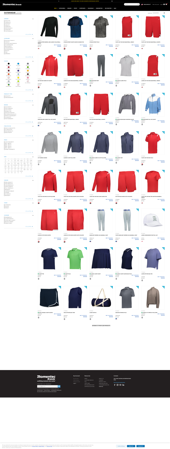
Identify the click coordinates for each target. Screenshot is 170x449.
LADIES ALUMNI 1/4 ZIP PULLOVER (98, 157)
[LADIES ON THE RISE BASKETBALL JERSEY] (153, 76)
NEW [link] (55, 8)
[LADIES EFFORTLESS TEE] (153, 269)
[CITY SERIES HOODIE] (49, 153)
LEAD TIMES (87, 383)
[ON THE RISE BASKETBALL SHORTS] (101, 114)
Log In (74, 383)
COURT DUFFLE (93, 312)
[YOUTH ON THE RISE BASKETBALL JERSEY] (127, 37)
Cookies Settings (121, 446)
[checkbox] (19, 20)
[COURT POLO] (75, 269)
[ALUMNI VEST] (127, 153)
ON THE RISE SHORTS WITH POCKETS (123, 196)
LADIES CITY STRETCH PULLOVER (150, 312)
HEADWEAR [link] (91, 8)
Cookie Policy (41, 446)
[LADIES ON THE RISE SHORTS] (49, 230)
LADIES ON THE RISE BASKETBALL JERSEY (150, 80)
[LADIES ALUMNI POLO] (127, 76)
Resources (147, 4)
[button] (139, 4)
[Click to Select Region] (142, 4)
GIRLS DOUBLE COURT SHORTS (46, 312)
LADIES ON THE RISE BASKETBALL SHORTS (73, 80)
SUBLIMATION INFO (103, 383)
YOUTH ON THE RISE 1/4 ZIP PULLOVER (46, 196)
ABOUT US (101, 378)
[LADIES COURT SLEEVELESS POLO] (127, 269)
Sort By (150, 13)
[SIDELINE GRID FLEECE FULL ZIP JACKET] (49, 114)
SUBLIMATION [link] (99, 8)
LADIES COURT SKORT (96, 273)
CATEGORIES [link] (62, 8)
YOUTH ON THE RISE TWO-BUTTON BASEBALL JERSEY (151, 197)
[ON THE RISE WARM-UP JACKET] (49, 76)
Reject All (131, 446)
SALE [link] (115, 8)
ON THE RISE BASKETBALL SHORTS (97, 119)
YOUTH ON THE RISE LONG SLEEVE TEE (98, 196)
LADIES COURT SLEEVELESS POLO (124, 273)
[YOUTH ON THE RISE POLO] (153, 153)
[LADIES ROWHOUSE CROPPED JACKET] (127, 114)
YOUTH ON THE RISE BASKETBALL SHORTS (150, 42)
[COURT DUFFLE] (101, 308)
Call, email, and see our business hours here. (122, 379)
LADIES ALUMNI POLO (121, 80)
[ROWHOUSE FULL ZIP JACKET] (153, 114)
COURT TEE (41, 273)
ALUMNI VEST (120, 157)
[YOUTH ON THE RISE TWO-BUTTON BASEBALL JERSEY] (153, 192)
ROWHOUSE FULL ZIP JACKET (149, 119)
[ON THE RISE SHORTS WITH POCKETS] (127, 192)
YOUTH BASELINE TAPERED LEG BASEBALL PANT (126, 235)
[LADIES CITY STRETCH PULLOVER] (153, 308)
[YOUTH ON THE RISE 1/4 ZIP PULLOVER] (49, 192)
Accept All (140, 446)
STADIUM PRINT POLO (94, 42)
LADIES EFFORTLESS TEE (146, 273)
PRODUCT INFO (102, 381)
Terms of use (40, 390)
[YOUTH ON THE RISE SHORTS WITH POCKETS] (75, 192)
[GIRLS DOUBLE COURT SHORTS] (49, 308)
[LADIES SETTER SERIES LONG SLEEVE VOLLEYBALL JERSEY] (49, 37)
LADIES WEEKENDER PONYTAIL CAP (149, 235)
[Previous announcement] (58, 1)
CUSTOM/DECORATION (104, 384)
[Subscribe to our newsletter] (59, 386)
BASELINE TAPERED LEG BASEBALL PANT (99, 235)
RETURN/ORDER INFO (89, 384)
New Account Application (119, 382)
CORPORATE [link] (82, 8)
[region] (85, 446)
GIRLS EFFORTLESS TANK (69, 312)
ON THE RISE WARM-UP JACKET (45, 80)
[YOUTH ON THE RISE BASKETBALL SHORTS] (153, 37)
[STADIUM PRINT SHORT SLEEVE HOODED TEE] (75, 37)
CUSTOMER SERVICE (89, 380)
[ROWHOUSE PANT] (101, 76)
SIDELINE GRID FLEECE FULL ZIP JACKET (47, 119)
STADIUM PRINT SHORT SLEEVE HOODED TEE (74, 42)
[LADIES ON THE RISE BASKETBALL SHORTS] (75, 76)
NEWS (86, 378)
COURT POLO (68, 273)
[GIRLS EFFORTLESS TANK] (75, 308)
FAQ (85, 381)
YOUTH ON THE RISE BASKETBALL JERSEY (124, 42)
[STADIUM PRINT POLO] (101, 37)
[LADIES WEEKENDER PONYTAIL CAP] (153, 230)
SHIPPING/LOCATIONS (89, 386)
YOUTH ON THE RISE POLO (147, 157)
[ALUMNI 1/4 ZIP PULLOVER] (75, 153)
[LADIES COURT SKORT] (101, 269)
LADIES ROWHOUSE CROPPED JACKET (125, 119)
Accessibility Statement (56, 390)
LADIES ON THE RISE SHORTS (44, 235)
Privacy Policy (47, 390)
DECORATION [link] (108, 8)
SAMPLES (101, 386)
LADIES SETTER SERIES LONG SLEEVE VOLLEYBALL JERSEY (49, 43)
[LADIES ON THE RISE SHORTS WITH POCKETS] (75, 230)
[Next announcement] (112, 1)
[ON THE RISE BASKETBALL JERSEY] (75, 114)
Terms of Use (49, 446)
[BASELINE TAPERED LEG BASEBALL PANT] (101, 230)
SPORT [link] (75, 8)
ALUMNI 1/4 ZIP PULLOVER (69, 157)
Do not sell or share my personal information (47, 391)
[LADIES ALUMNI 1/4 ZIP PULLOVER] (101, 153)
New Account (156, 4)
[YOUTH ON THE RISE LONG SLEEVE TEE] (101, 192)
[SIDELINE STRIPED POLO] (127, 308)
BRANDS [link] (69, 8)
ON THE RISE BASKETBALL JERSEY (71, 119)
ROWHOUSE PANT (95, 80)
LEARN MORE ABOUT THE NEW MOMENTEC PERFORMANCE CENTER (85, 1)
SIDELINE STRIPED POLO (121, 312)
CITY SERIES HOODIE (42, 157)
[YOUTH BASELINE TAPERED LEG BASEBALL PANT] (127, 230)
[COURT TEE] (49, 269)
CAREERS (101, 380)
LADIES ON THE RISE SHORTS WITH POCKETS (74, 235)
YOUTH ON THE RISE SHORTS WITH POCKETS (74, 196)
